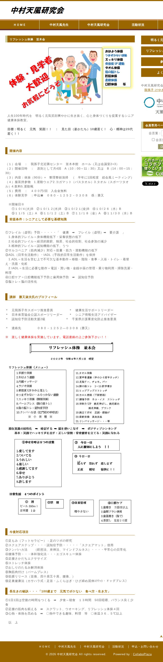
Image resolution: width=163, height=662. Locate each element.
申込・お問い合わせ (145, 646)
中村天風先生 (59, 24)
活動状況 (138, 24)
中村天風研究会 (98, 24)
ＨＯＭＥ (19, 24)
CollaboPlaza (142, 654)
